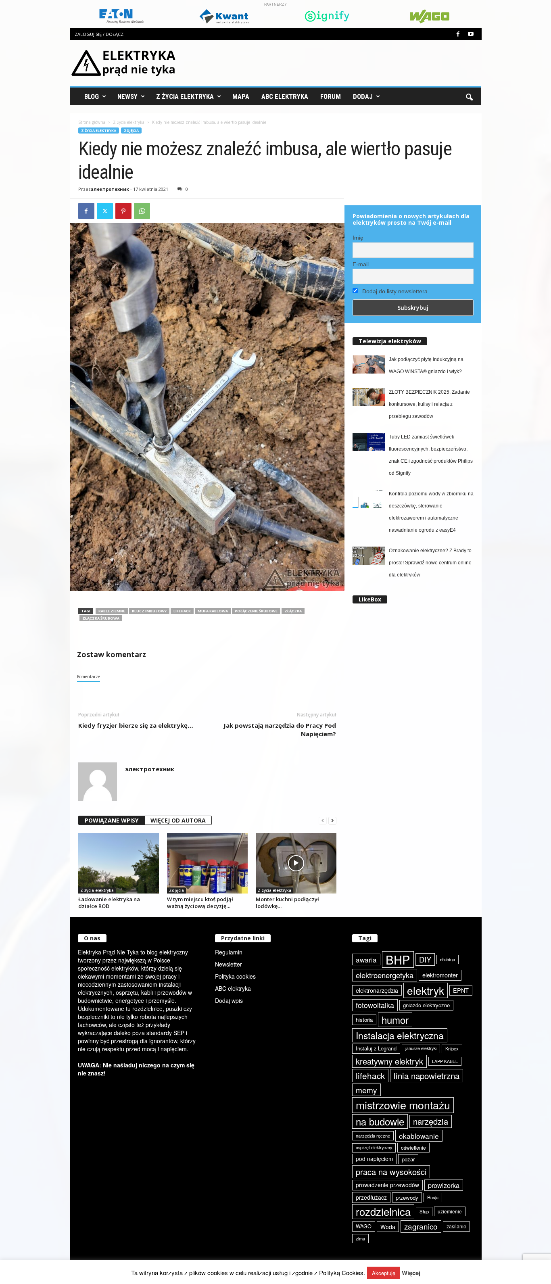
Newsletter (228, 964)
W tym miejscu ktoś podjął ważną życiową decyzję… (200, 903)
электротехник (110, 189)
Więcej (411, 1273)
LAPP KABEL (445, 1061)
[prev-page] (323, 820)
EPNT (461, 990)
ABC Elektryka (284, 96)
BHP (398, 959)
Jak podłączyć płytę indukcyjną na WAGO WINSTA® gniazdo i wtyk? (426, 365)
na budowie (380, 1121)
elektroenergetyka (384, 975)
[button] (469, 96)
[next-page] (332, 820)
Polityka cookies (235, 976)
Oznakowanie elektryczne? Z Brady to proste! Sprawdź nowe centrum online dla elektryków (430, 563)
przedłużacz (371, 1197)
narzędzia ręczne (373, 1135)
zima (360, 1238)
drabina (447, 959)
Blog (91, 96)
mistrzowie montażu (403, 1105)
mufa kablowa (213, 611)
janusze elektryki (420, 1048)
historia (364, 1019)
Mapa (240, 96)
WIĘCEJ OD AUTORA (178, 820)
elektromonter (440, 975)
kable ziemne (111, 611)
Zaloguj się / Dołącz (99, 34)
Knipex (452, 1048)
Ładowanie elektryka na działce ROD (109, 903)
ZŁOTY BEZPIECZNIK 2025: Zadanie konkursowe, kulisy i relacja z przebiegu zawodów (429, 404)
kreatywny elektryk (389, 1061)
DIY (425, 959)
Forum (330, 96)
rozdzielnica (383, 1211)
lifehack (182, 611)
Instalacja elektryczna (400, 1035)
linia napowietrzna (426, 1075)
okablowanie (419, 1136)
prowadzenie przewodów (387, 1185)
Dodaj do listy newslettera (394, 291)
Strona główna (91, 122)
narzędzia (430, 1121)
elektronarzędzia (377, 990)
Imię (358, 237)
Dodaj (363, 96)
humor (395, 1020)
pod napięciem (374, 1159)
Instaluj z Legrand (376, 1048)
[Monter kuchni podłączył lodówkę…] (296, 863)
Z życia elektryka (185, 96)
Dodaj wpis (229, 1000)
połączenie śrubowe (256, 611)
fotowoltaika (375, 1005)
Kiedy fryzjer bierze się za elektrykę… (135, 725)
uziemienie (450, 1211)
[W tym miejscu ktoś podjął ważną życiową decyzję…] (207, 863)
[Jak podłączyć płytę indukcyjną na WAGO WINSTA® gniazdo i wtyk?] (369, 364)
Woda (387, 1227)
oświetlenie (413, 1147)
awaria (366, 959)
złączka (293, 611)
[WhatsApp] (142, 211)
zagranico (421, 1226)
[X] (105, 211)
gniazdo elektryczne (426, 1005)
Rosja (432, 1197)
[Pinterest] (123, 211)
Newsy (127, 96)
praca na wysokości (391, 1172)
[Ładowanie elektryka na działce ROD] (118, 863)
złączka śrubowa (100, 618)
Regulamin (228, 952)
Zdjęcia (131, 130)
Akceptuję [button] (383, 1273)
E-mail (361, 264)
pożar (408, 1159)
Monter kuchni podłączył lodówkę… (287, 903)
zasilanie (456, 1226)
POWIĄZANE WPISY (111, 820)
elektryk (425, 990)
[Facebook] (458, 34)
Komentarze (88, 676)
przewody (407, 1197)
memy (366, 1089)
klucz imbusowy (149, 611)
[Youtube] (471, 34)
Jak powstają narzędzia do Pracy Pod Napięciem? (279, 729)
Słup (424, 1211)
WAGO (364, 1226)
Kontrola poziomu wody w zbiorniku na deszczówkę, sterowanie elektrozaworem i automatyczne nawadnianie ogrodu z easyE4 (431, 512)
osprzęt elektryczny (374, 1147)
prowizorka (443, 1185)
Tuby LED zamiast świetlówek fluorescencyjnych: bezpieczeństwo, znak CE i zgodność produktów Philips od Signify (431, 455)
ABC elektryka (233, 988)
